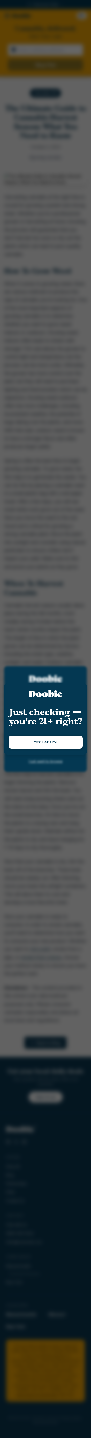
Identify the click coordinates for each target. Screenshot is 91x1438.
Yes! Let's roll (45, 742)
